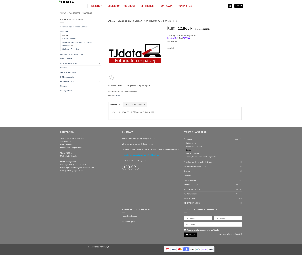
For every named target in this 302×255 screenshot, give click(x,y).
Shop (63, 13)
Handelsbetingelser (130, 216)
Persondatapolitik (129, 221)
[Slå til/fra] (99, 31)
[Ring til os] (136, 167)
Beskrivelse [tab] (115, 105)
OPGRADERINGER (68, 72)
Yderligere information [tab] (135, 105)
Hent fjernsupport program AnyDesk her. (141, 155)
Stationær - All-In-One (70, 49)
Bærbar (87, 13)
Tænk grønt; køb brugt (121, 6)
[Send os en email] (130, 167)
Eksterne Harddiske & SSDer (71, 54)
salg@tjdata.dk (71, 156)
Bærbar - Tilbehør (69, 39)
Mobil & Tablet (66, 58)
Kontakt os (185, 6)
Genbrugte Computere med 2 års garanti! (77, 42)
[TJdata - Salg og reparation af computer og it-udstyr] (73, 6)
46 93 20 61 (68, 153)
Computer (75, 13)
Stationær (66, 46)
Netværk (63, 68)
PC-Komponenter (67, 77)
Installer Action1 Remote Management (134, 161)
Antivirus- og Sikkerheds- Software (74, 27)
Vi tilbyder (147, 6)
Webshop (96, 6)
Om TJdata (166, 6)
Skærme (63, 86)
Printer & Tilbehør (67, 81)
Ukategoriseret (66, 90)
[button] (238, 6)
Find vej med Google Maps (71, 147)
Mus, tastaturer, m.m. (68, 63)
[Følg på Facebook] (124, 167)
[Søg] (230, 6)
